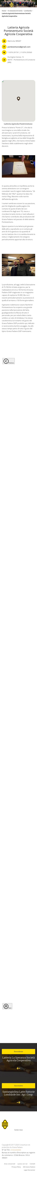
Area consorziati (9, 1164)
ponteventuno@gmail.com (19, 47)
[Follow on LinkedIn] (26, 1135)
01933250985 (16, 1150)
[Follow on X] (22, 1135)
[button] (18, 99)
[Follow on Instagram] (17, 1135)
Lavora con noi (22, 1164)
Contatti (32, 1164)
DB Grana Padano (29, 1167)
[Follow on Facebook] (8, 1135)
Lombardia (28, 11)
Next (9, 1008)
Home (4, 11)
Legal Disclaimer (29, 1170)
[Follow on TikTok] (30, 1135)
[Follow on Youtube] (13, 1135)
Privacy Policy (16, 1167)
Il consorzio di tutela (15, 11)
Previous (11, 363)
